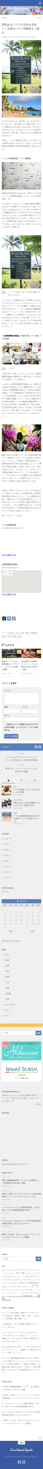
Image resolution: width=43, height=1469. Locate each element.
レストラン (18, 1293)
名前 (6, 707)
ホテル (16, 1290)
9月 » (33, 931)
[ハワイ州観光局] (21, 1081)
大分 (7, 982)
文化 (9, 636)
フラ (17, 633)
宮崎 (7, 988)
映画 (20, 1296)
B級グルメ (5, 1270)
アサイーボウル (13, 1270)
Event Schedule (9, 1005)
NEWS (6, 861)
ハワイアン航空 (10, 1283)
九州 (22, 633)
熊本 (7, 971)
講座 (19, 636)
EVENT (6, 839)
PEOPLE (20, 800)
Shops (6, 955)
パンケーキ (16, 1286)
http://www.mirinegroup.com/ (12, 528)
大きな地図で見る (9, 555)
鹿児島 (8, 993)
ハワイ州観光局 (30, 1283)
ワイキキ (25, 1293)
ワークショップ (35, 1293)
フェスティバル (26, 1287)
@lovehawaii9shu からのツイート (14, 1164)
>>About (38, 1104)
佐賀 (27, 633)
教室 (4, 636)
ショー (24, 1276)
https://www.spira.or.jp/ (10, 567)
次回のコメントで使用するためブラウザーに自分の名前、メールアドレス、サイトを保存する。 (21, 727)
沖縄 (7, 999)
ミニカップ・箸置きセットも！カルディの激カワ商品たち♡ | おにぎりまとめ (21, 1338)
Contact (19, 515)
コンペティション (14, 1276)
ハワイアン (16, 1280)
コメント (7, 690)
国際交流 (34, 633)
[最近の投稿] (21, 780)
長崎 (7, 977)
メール (24, 707)
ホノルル (22, 1290)
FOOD (14, 787)
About (6, 1010)
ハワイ (8, 1279)
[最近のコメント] (34, 780)
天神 (9, 1296)
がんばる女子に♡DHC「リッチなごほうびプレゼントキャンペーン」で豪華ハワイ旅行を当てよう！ (21, 1350)
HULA (14, 800)
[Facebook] (36, 746)
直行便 (35, 1296)
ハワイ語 (10, 633)
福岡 (14, 636)
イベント (23, 1269)
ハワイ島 (19, 1283)
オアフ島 (20, 1273)
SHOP (6, 878)
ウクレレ (31, 1270)
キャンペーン (34, 1273)
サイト (6, 715)
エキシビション (10, 1273)
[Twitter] (39, 746)
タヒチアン (31, 1276)
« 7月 (10, 931)
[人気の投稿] (8, 780)
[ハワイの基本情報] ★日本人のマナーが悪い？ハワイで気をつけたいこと (27, 818)
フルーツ (11, 1290)
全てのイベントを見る (11, 941)
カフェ (27, 1273)
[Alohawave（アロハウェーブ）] (21, 1059)
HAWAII (4, 18)
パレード (8, 1287)
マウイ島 (28, 1290)
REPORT (6, 872)
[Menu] (40, 3)
